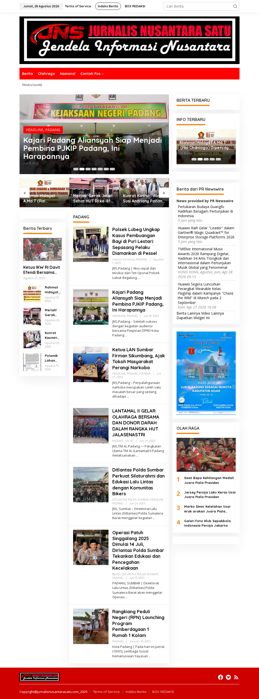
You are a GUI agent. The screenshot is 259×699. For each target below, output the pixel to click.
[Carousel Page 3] (88, 169)
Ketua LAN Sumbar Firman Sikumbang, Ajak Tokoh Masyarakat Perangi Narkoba (138, 358)
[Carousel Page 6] (106, 169)
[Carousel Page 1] (75, 169)
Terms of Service (106, 692)
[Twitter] (228, 677)
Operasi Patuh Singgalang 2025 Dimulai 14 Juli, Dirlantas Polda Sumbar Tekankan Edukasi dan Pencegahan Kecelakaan (138, 550)
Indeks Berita (136, 692)
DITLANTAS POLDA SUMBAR (130, 499)
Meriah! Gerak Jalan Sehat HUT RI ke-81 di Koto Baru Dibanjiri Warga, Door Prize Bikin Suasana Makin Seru (94, 198)
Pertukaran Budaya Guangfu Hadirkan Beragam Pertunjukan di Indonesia (205, 211)
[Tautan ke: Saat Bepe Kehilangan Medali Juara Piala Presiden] (206, 455)
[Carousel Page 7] (112, 169)
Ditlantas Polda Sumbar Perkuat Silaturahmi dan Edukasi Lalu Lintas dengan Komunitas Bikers (138, 482)
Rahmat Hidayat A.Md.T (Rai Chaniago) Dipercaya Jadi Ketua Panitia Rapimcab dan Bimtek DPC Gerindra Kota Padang (44, 198)
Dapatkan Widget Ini (193, 317)
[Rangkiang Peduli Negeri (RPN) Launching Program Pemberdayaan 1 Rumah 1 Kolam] (150, 656)
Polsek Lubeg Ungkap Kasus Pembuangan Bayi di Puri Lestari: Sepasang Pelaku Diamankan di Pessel (136, 241)
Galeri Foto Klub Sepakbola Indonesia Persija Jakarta (207, 523)
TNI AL (129, 441)
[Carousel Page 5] (100, 169)
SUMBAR (144, 373)
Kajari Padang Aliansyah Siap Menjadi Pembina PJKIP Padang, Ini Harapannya (92, 148)
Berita (116, 574)
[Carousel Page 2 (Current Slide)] (81, 169)
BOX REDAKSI (163, 692)
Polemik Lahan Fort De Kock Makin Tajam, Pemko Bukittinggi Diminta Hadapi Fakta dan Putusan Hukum (53, 358)
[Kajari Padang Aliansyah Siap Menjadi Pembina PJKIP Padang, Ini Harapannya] (126, 335)
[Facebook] (220, 677)
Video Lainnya (212, 313)
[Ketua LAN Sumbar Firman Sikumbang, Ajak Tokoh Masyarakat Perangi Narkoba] (128, 396)
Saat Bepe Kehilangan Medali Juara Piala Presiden (209, 480)
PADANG (52, 129)
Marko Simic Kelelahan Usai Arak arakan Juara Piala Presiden (207, 508)
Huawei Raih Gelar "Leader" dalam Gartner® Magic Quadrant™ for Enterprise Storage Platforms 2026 (206, 232)
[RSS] (236, 677)
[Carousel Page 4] (94, 169)
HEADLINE (34, 129)
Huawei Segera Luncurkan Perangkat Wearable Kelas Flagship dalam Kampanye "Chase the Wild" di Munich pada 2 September (205, 293)
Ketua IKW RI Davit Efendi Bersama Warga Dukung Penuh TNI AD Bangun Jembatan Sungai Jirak (41, 270)
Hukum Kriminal (123, 259)
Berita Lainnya (188, 313)
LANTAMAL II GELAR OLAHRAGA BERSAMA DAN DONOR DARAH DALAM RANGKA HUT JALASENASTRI (135, 423)
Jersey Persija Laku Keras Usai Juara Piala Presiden (209, 494)
